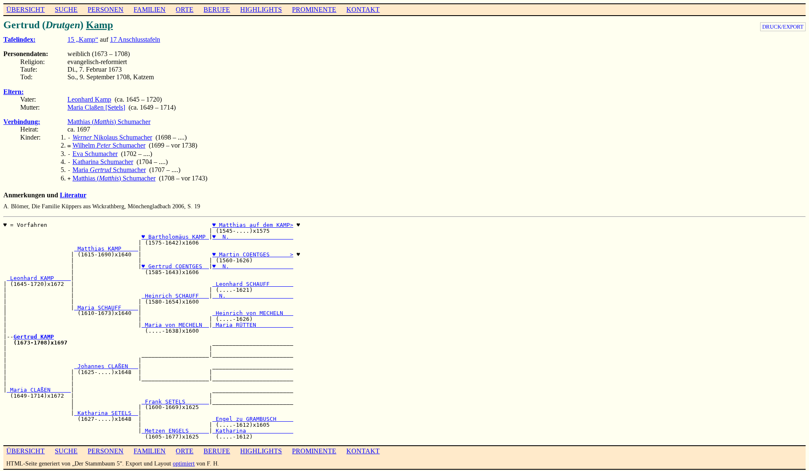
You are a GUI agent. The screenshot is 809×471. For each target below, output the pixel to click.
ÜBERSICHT (25, 9)
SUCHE (66, 9)
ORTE (184, 9)
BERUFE (217, 9)
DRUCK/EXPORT (783, 27)
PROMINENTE (314, 9)
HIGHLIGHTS (261, 9)
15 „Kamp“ (82, 39)
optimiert (184, 463)
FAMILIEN (150, 9)
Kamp (99, 24)
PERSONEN (105, 9)
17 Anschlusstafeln (135, 39)
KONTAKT (363, 9)
